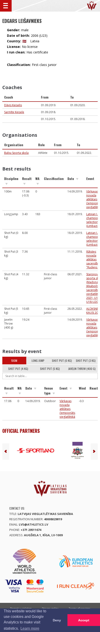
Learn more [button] (29, 628)
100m (14, 360)
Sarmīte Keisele (14, 112)
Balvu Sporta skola (16, 153)
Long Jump (38, 360)
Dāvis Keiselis (13, 105)
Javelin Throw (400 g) (82, 369)
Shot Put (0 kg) (62, 360)
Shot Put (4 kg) (18, 369)
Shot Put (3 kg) (86, 360)
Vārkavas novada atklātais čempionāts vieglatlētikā (67, 409)
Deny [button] (57, 620)
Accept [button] (83, 620)
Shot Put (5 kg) (50, 369)
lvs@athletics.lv (33, 524)
